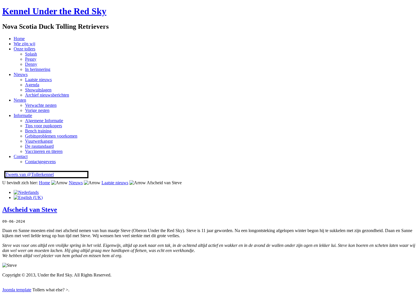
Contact (21, 156)
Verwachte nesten (41, 105)
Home (19, 38)
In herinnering (37, 69)
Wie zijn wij (24, 43)
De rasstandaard (39, 146)
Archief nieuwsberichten (47, 95)
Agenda (32, 84)
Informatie (23, 115)
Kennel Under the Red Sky (54, 11)
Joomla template (16, 289)
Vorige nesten (37, 110)
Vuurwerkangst (39, 141)
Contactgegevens (40, 161)
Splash (31, 54)
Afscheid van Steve (29, 209)
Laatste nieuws (38, 79)
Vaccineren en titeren (44, 151)
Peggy (30, 59)
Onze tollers (24, 48)
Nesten (20, 100)
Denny (31, 64)
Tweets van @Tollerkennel (29, 174)
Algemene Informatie (44, 120)
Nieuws (21, 74)
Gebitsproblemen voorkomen (51, 136)
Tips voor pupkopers (43, 125)
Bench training (38, 130)
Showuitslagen (38, 89)
